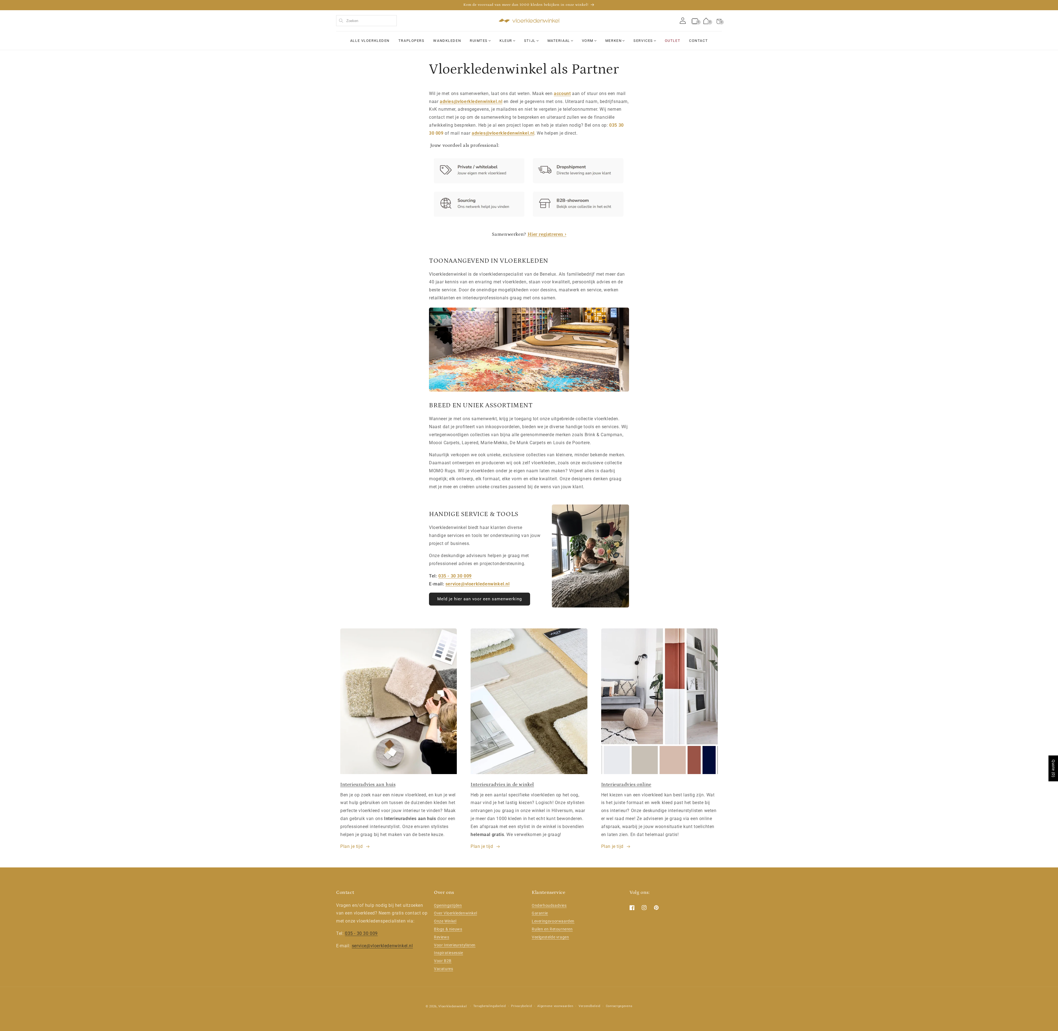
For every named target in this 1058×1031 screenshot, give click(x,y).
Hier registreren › (547, 234)
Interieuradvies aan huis (367, 784)
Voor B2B (443, 961)
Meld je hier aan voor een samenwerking (479, 598)
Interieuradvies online (626, 784)
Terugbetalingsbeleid (489, 1006)
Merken (613, 41)
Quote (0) (1053, 768)
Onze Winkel (445, 921)
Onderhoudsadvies (549, 905)
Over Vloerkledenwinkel (455, 913)
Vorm (587, 41)
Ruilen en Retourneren (552, 929)
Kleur (506, 41)
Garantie (540, 913)
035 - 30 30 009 (455, 576)
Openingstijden (448, 905)
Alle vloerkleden (370, 41)
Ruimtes (479, 41)
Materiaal (558, 41)
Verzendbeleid (589, 1006)
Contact (698, 41)
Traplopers (411, 41)
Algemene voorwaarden (555, 1006)
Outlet (672, 41)
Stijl (530, 41)
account (562, 93)
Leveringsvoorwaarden (553, 921)
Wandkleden (447, 41)
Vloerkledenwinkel (452, 1006)
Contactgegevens (619, 1006)
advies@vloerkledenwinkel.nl (471, 101)
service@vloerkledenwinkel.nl (478, 584)
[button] (719, 21)
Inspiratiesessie (448, 953)
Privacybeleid (521, 1006)
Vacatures (443, 969)
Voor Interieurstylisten (455, 945)
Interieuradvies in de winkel (502, 784)
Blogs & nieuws (448, 929)
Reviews (441, 937)
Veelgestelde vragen (550, 937)
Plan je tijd (351, 846)
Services (643, 41)
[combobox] (366, 20)
